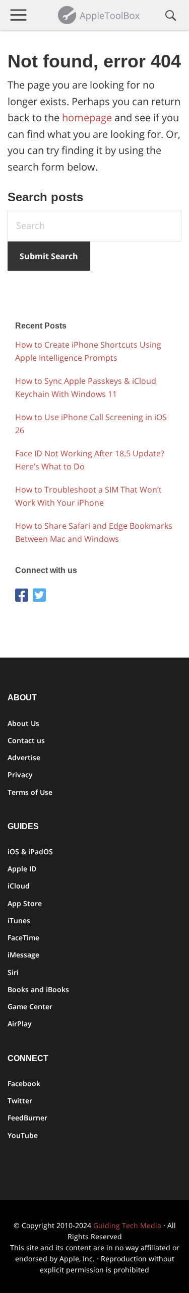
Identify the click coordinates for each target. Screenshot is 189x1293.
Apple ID (22, 868)
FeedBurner (27, 1117)
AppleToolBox (100, 15)
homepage (87, 117)
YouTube (23, 1135)
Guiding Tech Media (127, 1225)
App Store (25, 903)
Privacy (20, 774)
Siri (13, 972)
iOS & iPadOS (30, 851)
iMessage (23, 954)
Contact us (26, 740)
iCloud (19, 886)
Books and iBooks (38, 989)
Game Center (30, 1006)
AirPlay (20, 1023)
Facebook (24, 1083)
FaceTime (23, 937)
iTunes (19, 920)
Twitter (20, 1100)
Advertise (24, 757)
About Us (23, 723)
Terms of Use (30, 792)
